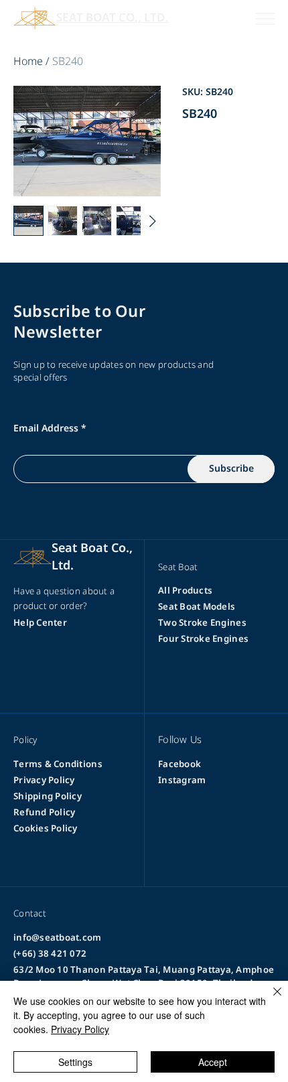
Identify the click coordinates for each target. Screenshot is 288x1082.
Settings (75, 1062)
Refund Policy (44, 812)
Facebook (179, 764)
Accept (212, 1062)
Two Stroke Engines (202, 623)
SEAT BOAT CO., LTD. (112, 18)
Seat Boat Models (196, 607)
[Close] (269, 1000)
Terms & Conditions (57, 764)
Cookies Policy (45, 828)
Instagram (182, 780)
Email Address (45, 428)
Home (28, 62)
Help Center (40, 623)
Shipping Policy (47, 796)
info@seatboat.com (57, 938)
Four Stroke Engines (203, 639)
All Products (185, 591)
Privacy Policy (44, 780)
